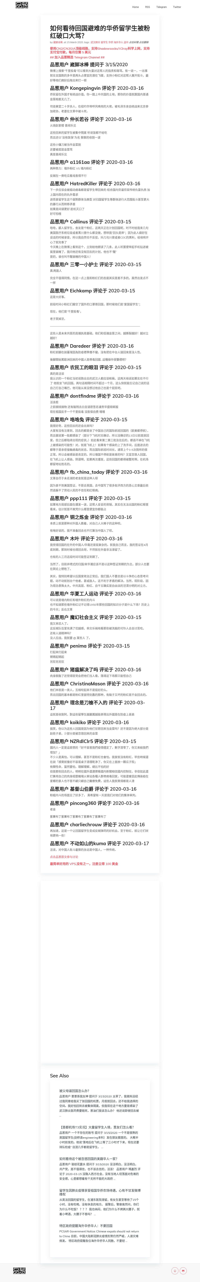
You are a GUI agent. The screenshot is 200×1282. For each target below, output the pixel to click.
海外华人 (118, 42)
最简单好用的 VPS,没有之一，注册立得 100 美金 (84, 864)
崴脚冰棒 (58, 42)
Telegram (161, 6)
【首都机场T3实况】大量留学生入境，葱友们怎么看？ (97, 1127)
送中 (126, 42)
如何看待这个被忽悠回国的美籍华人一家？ (89, 1159)
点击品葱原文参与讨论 (64, 857)
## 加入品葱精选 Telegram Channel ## (77, 57)
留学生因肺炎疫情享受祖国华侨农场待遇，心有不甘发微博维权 (100, 1192)
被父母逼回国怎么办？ (75, 1091)
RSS (147, 6)
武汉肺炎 (95, 42)
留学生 (104, 42)
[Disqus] (100, 933)
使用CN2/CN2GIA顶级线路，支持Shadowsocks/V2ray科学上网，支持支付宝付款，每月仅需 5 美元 (100, 50)
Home (135, 6)
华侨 (110, 42)
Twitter (177, 6)
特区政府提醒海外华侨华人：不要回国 (85, 1226)
